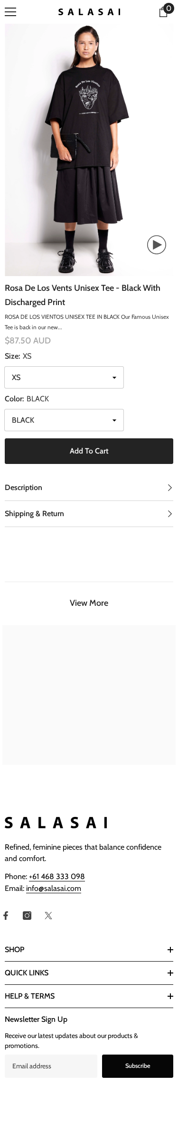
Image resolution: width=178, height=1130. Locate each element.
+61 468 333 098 (57, 876)
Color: (27, 398)
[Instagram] (27, 915)
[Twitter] (48, 915)
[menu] (10, 12)
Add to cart (89, 450)
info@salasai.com (53, 888)
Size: (18, 356)
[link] (45, 746)
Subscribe (137, 1065)
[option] (89, 150)
